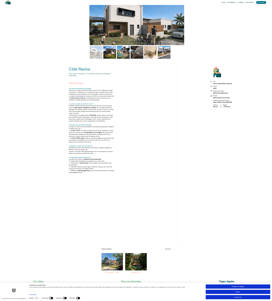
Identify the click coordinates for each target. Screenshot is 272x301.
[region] (8, 2)
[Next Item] (182, 25)
